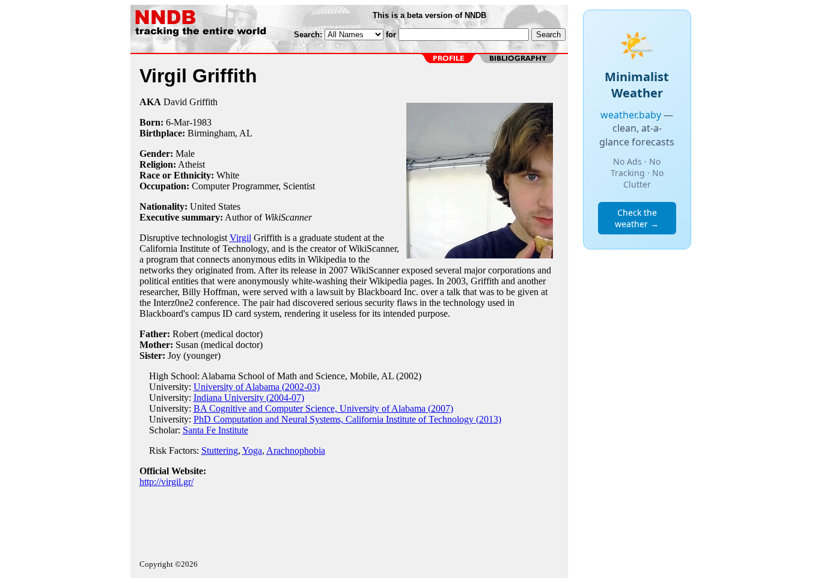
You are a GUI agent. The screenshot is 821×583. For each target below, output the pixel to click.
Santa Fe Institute (215, 430)
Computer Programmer (235, 186)
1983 (202, 122)
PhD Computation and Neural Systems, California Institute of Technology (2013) (347, 419)
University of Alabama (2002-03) (257, 387)
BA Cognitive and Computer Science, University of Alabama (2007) (323, 408)
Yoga (252, 450)
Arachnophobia (295, 450)
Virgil (240, 238)
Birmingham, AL (220, 133)
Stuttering (219, 450)
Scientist (299, 186)
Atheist (191, 164)
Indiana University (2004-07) (249, 397)
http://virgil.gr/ (166, 482)
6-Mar (177, 122)
